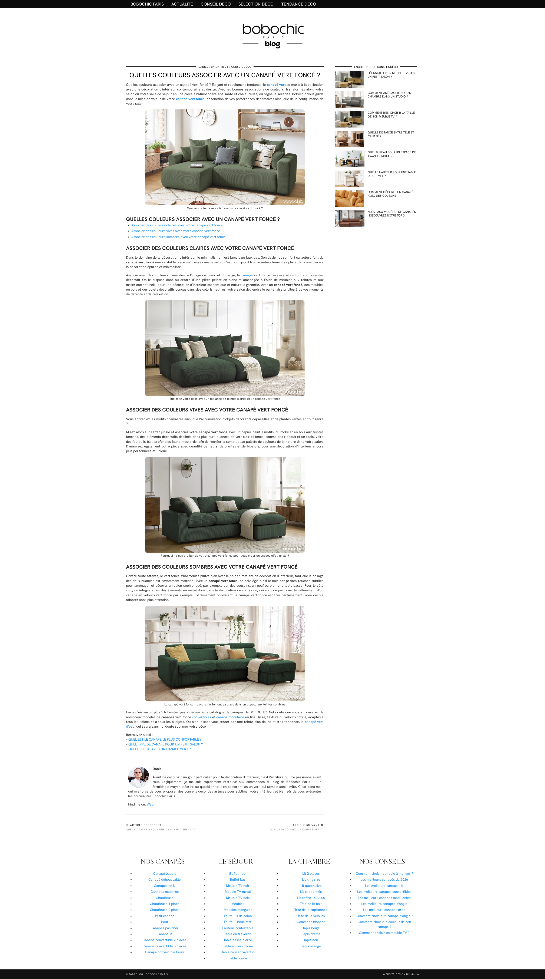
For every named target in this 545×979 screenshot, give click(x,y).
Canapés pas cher (165, 928)
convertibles (201, 717)
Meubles (237, 904)
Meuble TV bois (238, 898)
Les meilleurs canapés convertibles (384, 891)
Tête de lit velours (311, 916)
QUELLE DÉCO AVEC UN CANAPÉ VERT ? (159, 749)
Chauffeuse (165, 898)
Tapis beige (311, 928)
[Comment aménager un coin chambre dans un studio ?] (349, 99)
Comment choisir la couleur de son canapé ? (384, 924)
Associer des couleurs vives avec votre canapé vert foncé (175, 231)
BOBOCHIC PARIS (147, 4)
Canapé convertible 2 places (164, 940)
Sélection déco (256, 4)
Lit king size (311, 879)
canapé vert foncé (190, 99)
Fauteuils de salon (238, 916)
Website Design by (401, 974)
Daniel (203, 67)
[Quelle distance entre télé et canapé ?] (349, 139)
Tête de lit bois (311, 904)
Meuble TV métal (238, 891)
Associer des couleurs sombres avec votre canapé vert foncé (178, 237)
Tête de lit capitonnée (311, 909)
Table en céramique (238, 946)
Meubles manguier (238, 909)
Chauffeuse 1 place (164, 904)
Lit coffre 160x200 (311, 898)
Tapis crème (311, 934)
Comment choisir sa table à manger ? (384, 873)
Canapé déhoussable (164, 879)
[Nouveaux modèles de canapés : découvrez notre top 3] (349, 218)
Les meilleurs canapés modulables (384, 898)
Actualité (182, 4)
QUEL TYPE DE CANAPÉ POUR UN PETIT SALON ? (165, 744)
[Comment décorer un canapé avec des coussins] (349, 198)
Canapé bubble (164, 873)
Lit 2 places (311, 873)
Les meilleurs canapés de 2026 (384, 879)
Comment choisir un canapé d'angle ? (384, 916)
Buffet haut (238, 873)
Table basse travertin (237, 952)
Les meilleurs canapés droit (384, 909)
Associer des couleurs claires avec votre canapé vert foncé (177, 225)
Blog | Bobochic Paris (152, 974)
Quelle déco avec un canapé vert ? (297, 827)
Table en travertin (238, 934)
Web (150, 804)
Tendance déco (298, 4)
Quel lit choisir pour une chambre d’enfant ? (160, 827)
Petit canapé (164, 916)
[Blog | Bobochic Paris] (272, 35)
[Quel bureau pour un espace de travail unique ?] (349, 159)
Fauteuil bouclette (238, 922)
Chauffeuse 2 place (164, 909)
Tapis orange (311, 946)
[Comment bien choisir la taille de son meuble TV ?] (349, 119)
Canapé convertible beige (164, 952)
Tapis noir (311, 940)
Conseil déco (216, 4)
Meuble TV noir (238, 885)
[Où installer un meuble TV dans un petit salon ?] (349, 79)
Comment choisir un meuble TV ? (384, 932)
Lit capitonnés (311, 891)
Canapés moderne (165, 891)
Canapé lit (164, 934)
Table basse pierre (238, 940)
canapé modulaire (230, 717)
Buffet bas (238, 879)
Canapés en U (164, 885)
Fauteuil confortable (237, 928)
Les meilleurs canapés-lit (384, 885)
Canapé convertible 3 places (164, 946)
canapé (247, 275)
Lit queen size (311, 885)
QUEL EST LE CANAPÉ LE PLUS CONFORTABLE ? (164, 739)
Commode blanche (311, 922)
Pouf (164, 922)
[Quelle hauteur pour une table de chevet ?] (349, 179)
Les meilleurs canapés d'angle (384, 904)
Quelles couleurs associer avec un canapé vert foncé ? (224, 75)
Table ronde (238, 958)
